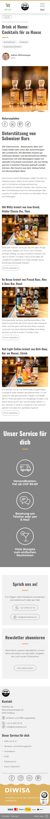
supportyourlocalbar (12, 47)
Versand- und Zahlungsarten (18, 746)
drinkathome (9, 42)
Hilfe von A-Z (10, 741)
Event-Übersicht (12, 766)
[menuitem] (7, 7)
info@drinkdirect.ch (27, 617)
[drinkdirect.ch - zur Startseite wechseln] (25, 6)
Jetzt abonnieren (25, 668)
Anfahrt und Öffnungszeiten (20, 718)
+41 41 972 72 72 (27, 608)
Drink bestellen (10, 268)
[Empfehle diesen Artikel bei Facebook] (6, 125)
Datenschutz (10, 761)
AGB (6, 756)
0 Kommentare (21, 22)
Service (14, 816)
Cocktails (23, 42)
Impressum (9, 751)
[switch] (44, 802)
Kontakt (6, 816)
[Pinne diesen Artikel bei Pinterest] (21, 125)
